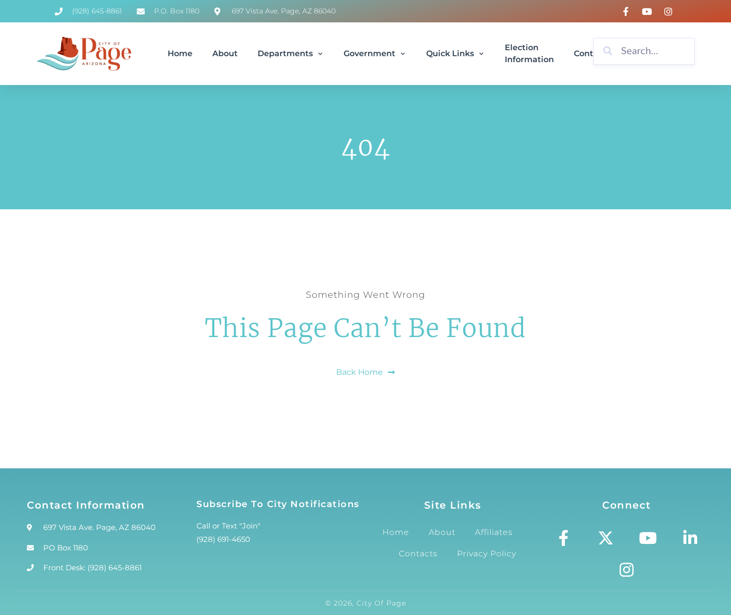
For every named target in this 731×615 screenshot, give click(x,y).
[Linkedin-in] (690, 538)
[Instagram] (669, 11)
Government (369, 53)
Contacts (418, 553)
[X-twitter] (606, 538)
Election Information (529, 53)
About (225, 53)
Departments (285, 53)
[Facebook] (627, 11)
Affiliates (494, 532)
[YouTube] (648, 11)
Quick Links (450, 53)
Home (180, 53)
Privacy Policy (486, 553)
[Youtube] (648, 538)
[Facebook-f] (563, 538)
